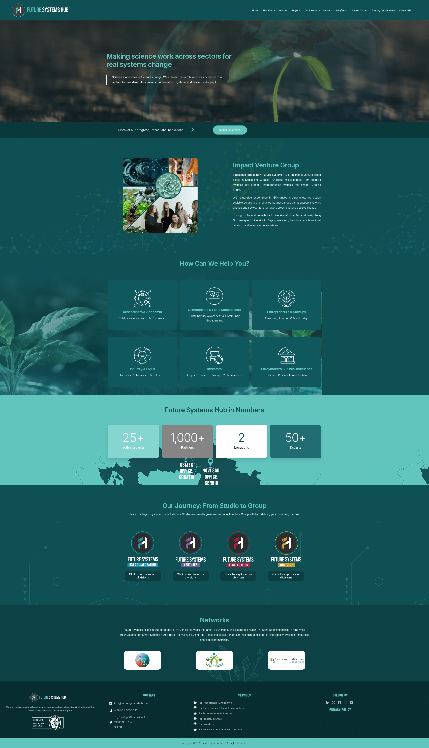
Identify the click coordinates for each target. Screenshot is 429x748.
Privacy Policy (340, 710)
